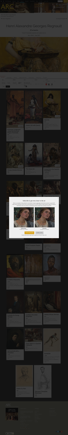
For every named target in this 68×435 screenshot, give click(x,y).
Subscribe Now (29, 232)
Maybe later (39, 232)
